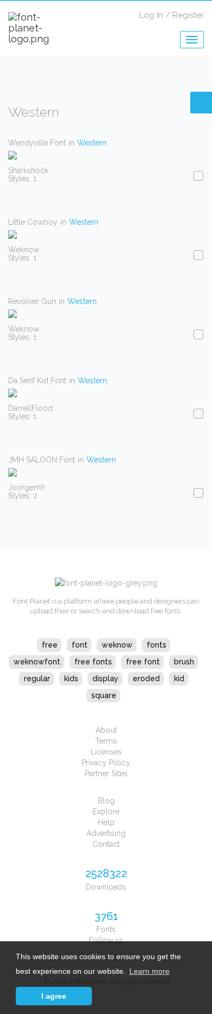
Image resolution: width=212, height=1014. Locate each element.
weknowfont (37, 661)
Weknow (23, 249)
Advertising (106, 833)
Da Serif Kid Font (37, 380)
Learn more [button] (149, 971)
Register (188, 15)
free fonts (93, 661)
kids (71, 678)
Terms (106, 741)
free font (143, 661)
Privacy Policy (106, 762)
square (103, 695)
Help (106, 822)
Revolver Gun (32, 301)
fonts (156, 645)
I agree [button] (53, 996)
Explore (106, 811)
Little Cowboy (33, 222)
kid (179, 678)
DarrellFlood (30, 408)
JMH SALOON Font (41, 459)
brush (184, 661)
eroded (146, 678)
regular (37, 678)
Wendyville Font (37, 142)
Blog (106, 800)
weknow (117, 645)
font (80, 645)
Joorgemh (26, 487)
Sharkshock (28, 170)
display (105, 678)
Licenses (106, 751)
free (50, 645)
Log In (151, 15)
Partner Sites (106, 773)
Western (92, 142)
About (106, 730)
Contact (106, 844)
